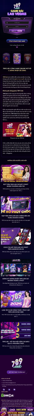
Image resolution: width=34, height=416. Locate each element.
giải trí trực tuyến (19, 79)
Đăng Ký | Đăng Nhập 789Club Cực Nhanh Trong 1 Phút (16, 279)
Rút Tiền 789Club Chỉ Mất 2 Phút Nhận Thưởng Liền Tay (15, 185)
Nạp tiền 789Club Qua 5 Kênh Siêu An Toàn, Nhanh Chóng (16, 216)
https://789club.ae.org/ (17, 406)
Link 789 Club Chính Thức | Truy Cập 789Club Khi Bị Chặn (16, 311)
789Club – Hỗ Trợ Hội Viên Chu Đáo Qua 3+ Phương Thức (15, 342)
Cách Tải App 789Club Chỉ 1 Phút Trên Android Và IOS (15, 248)
